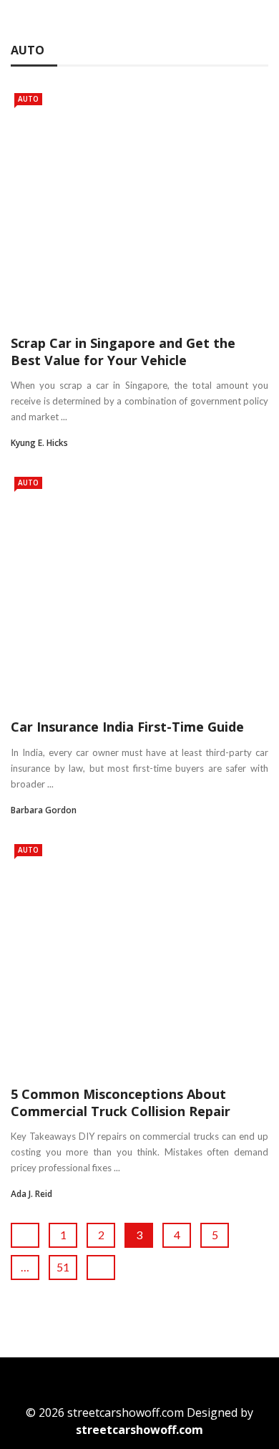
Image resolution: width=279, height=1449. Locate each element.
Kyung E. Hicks (39, 443)
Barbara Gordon (44, 810)
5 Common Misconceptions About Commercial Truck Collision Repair (120, 1102)
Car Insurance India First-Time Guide (127, 726)
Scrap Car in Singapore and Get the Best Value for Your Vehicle (123, 351)
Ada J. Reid (31, 1194)
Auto (28, 99)
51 (63, 1267)
